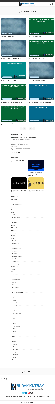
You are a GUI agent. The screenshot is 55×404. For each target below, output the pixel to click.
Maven (14, 323)
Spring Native (15, 261)
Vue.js (13, 359)
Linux (13, 336)
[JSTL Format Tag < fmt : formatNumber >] (41, 92)
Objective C (14, 341)
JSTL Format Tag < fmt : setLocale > (11, 124)
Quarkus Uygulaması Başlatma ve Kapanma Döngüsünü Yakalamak (35, 174)
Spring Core (14, 251)
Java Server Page (7, 33)
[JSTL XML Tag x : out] (41, 26)
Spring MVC (14, 258)
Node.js (13, 339)
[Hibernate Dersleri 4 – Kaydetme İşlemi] (36, 183)
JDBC (14, 318)
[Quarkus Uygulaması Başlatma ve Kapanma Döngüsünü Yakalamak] (36, 165)
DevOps (14, 289)
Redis (14, 357)
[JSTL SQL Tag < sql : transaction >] (13, 48)
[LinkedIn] (50, 1)
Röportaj (13, 235)
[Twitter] (48, 1)
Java (13, 297)
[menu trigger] (2, 4)
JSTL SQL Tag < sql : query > (37, 80)
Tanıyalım (13, 269)
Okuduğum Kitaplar (16, 217)
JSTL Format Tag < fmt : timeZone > (39, 124)
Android (14, 282)
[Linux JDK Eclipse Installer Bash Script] (19, 183)
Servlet (14, 331)
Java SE (15, 310)
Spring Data (14, 253)
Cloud (12, 201)
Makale (12, 220)
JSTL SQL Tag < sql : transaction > (11, 58)
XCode (14, 295)
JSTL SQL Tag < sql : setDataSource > (12, 102)
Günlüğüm (13, 214)
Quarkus (13, 230)
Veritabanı (14, 344)
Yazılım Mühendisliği (15, 279)
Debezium (15, 346)
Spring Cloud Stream (16, 248)
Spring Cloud (15, 245)
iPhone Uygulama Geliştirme (18, 292)
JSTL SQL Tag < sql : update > (9, 80)
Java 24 (15, 305)
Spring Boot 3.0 (15, 243)
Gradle (14, 300)
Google (12, 212)
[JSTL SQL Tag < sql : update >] (13, 70)
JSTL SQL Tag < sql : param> (37, 58)
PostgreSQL (16, 354)
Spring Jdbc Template (17, 256)
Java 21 (15, 302)
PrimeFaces (15, 328)
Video (12, 274)
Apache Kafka (14, 199)
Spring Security (15, 264)
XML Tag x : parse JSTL (7, 36)
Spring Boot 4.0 (14, 266)
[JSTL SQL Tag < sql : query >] (41, 70)
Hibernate (15, 349)
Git (12, 209)
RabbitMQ (13, 233)
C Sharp (14, 284)
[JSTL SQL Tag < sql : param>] (41, 48)
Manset (13, 225)
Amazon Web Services (17, 204)
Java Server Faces (17, 313)
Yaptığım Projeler (15, 277)
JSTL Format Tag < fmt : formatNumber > (40, 102)
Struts (14, 333)
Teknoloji (13, 271)
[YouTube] (51, 1)
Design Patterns (15, 287)
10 (30, 128)
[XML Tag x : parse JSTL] (13, 26)
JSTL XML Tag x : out (35, 36)
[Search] (53, 4)
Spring (12, 238)
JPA (14, 321)
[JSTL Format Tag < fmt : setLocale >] (13, 114)
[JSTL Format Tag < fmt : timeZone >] (41, 114)
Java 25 (15, 308)
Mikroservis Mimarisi (15, 227)
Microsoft (14, 222)
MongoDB (15, 352)
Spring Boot (14, 240)
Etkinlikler (13, 207)
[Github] (53, 1)
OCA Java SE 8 (16, 326)
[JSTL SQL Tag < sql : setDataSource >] (13, 92)
